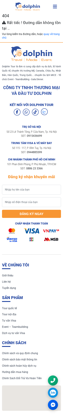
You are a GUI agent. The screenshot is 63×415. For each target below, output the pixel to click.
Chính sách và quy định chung (20, 353)
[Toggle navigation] (55, 7)
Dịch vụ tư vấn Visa (13, 333)
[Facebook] (17, 112)
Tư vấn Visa (9, 320)
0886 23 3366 (34, 168)
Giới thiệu (7, 275)
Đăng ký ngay (31, 214)
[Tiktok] (35, 112)
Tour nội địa (9, 314)
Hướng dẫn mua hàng (15, 372)
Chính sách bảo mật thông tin (19, 359)
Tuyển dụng (9, 288)
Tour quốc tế (9, 308)
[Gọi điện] (53, 380)
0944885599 (34, 152)
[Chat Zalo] (53, 393)
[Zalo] (44, 111)
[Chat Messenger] (53, 405)
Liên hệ (6, 281)
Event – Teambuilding (15, 326)
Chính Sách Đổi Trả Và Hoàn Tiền (22, 378)
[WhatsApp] (26, 112)
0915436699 (34, 135)
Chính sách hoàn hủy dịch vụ (19, 365)
